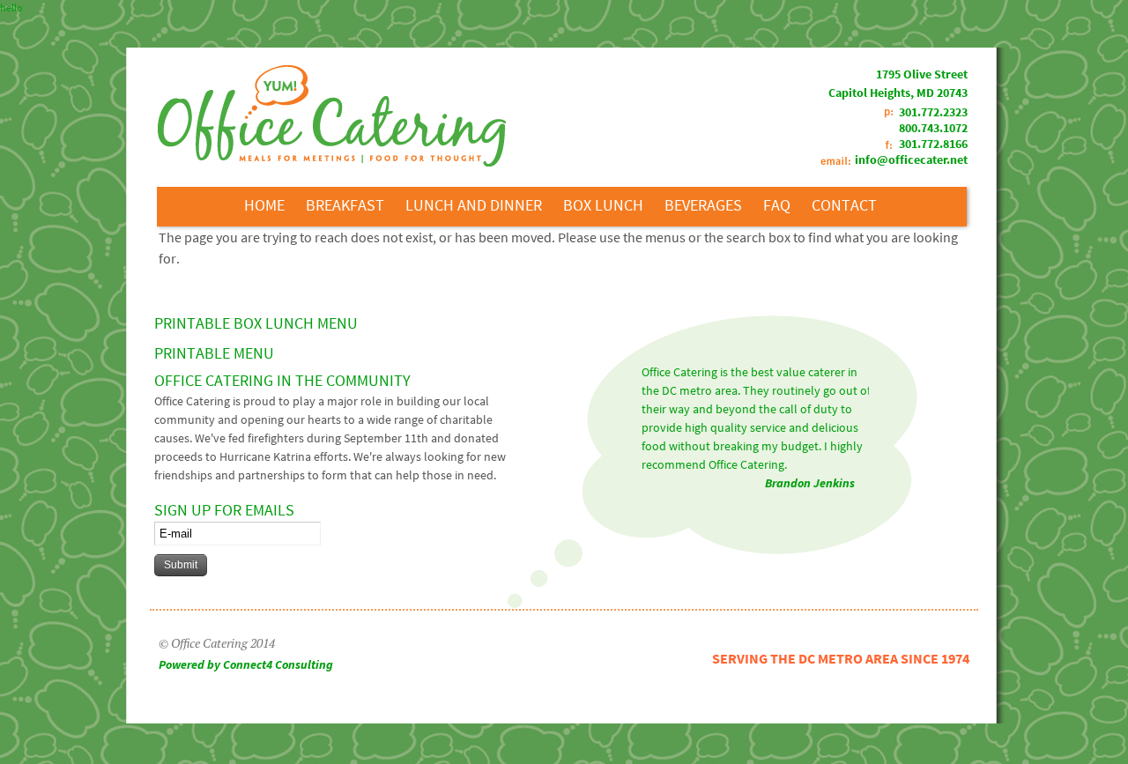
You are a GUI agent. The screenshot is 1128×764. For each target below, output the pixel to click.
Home (264, 205)
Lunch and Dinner (473, 205)
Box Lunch (603, 205)
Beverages (703, 205)
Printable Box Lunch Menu (256, 323)
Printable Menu (214, 353)
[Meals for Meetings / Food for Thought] (332, 162)
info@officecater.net (911, 159)
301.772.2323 (933, 112)
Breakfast (345, 205)
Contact (844, 205)
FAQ (776, 205)
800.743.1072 (933, 128)
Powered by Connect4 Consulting (246, 664)
